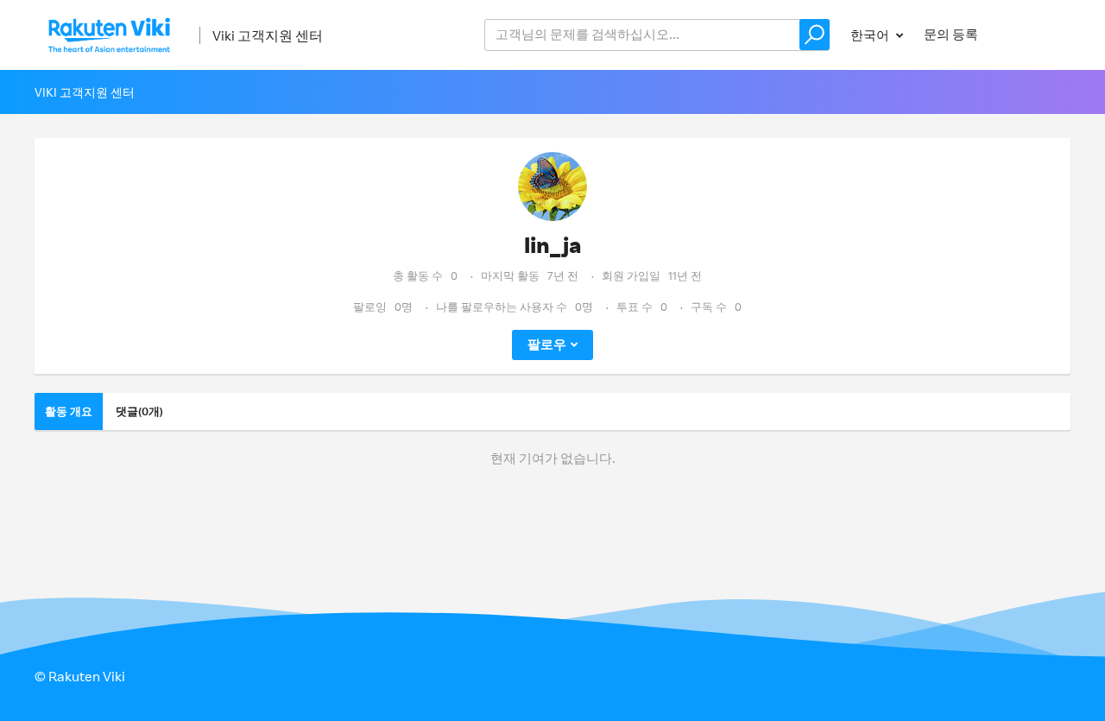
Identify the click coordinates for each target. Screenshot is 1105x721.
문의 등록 (951, 34)
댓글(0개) (139, 411)
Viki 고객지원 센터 (267, 35)
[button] (814, 34)
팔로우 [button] (546, 344)
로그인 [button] (1034, 34)
